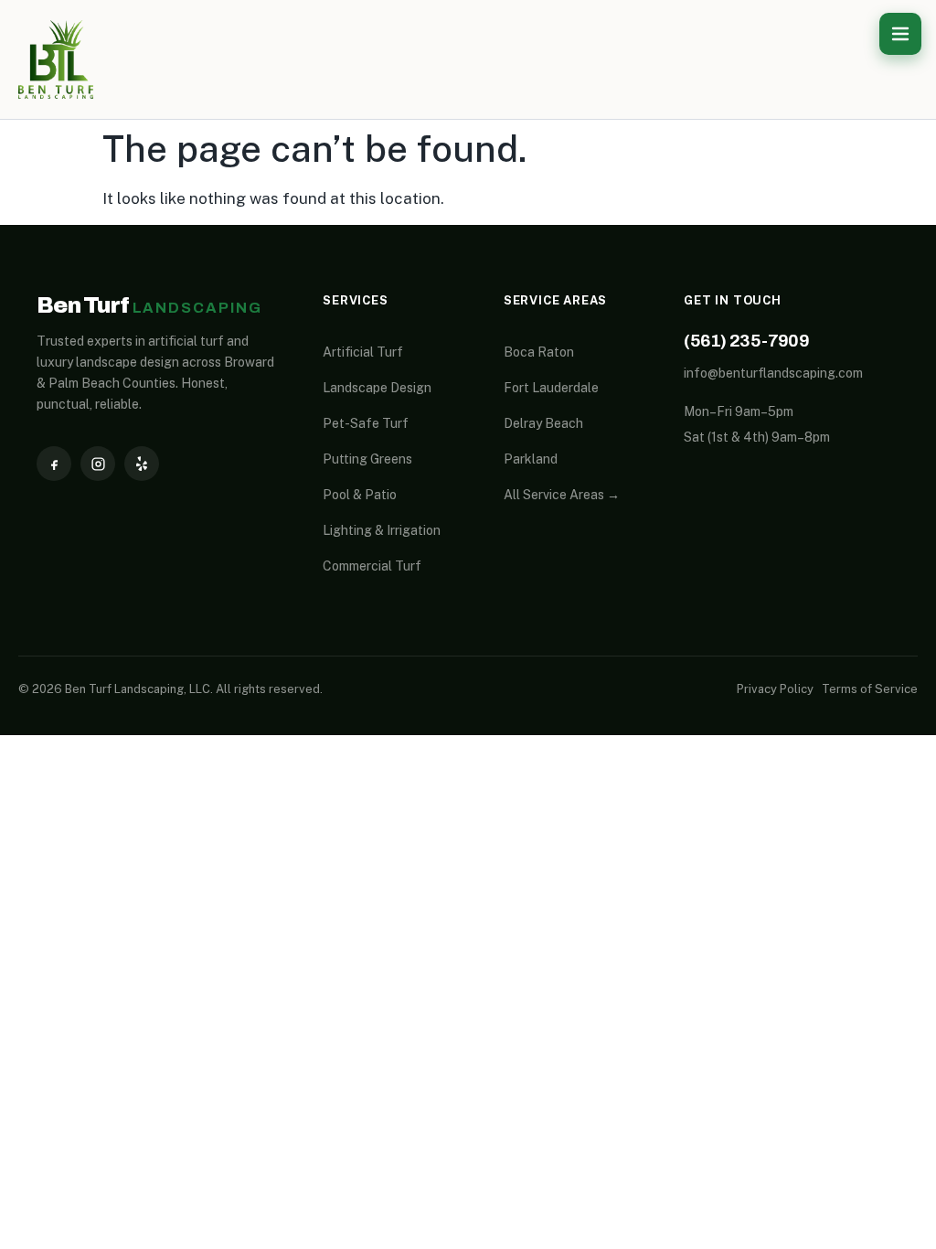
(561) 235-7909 (746, 340)
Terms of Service (870, 689)
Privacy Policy (775, 689)
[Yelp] (141, 463)
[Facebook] (54, 463)
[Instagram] (97, 463)
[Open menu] (900, 34)
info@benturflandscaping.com (773, 373)
